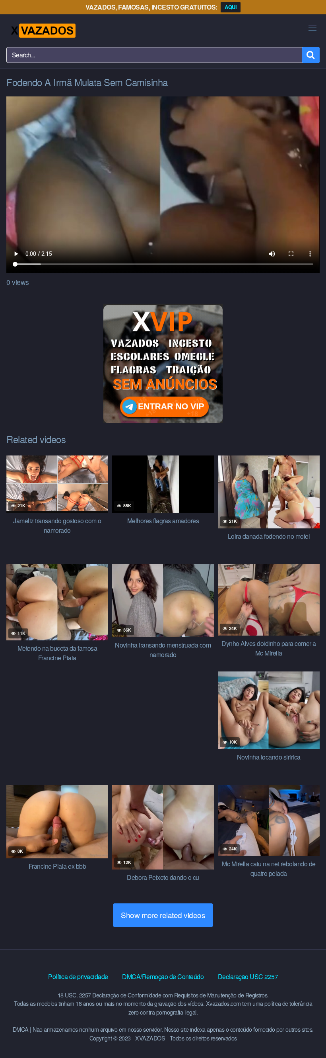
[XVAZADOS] (42, 31)
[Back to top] (304, 1032)
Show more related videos (163, 914)
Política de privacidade (78, 976)
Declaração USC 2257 (248, 976)
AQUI (231, 7)
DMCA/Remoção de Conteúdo (163, 976)
